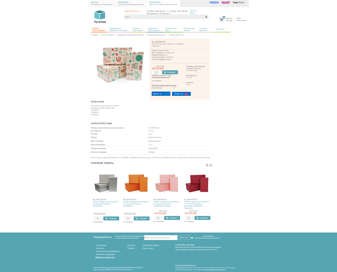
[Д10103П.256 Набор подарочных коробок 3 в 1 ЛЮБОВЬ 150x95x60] (120, 64)
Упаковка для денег (171, 29)
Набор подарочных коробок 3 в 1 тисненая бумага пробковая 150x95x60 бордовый (197, 205)
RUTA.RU (94, 2)
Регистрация (241, 20)
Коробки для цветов (189, 29)
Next (210, 165)
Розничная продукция (105, 254)
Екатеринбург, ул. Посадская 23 (158, 14)
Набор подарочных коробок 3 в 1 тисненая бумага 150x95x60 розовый (166, 204)
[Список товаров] (220, 19)
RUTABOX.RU (123, 2)
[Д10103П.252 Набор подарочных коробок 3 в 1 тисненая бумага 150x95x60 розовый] (167, 183)
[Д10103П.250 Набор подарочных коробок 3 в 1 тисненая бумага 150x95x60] (106, 183)
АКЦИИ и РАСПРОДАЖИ (98, 29)
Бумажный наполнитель (153, 29)
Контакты (100, 248)
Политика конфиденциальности (185, 265)
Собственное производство (108, 251)
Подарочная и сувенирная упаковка (118, 29)
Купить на (161, 93)
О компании (101, 245)
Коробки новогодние (138, 29)
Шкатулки (220, 29)
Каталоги (131, 245)
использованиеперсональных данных (210, 237)
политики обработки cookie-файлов (214, 269)
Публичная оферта (151, 245)
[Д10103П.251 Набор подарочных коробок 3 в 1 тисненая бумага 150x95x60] (136, 183)
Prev (207, 165)
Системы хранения (203, 29)
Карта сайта (148, 248)
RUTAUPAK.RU (155, 2)
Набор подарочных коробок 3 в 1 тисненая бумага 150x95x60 (105, 204)
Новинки (131, 248)
